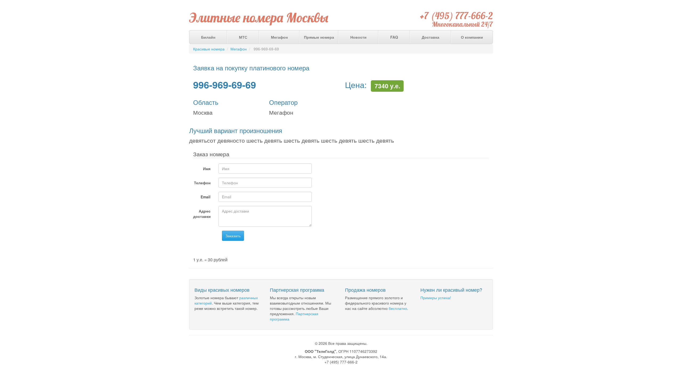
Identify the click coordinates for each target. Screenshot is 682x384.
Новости (358, 37)
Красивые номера (209, 48)
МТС (243, 37)
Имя (206, 168)
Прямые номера (319, 37)
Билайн (208, 37)
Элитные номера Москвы (258, 17)
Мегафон (279, 37)
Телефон (202, 182)
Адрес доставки (202, 213)
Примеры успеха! (435, 297)
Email (205, 196)
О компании (472, 37)
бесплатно (398, 308)
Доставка (430, 37)
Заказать (233, 235)
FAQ (394, 37)
